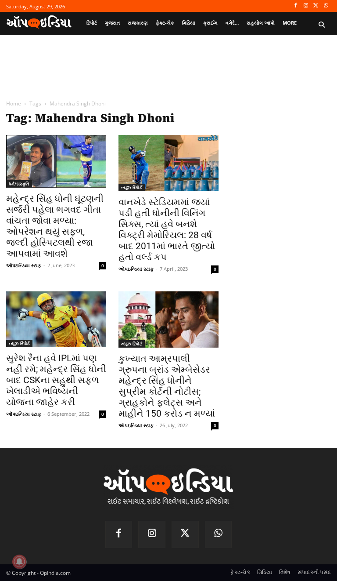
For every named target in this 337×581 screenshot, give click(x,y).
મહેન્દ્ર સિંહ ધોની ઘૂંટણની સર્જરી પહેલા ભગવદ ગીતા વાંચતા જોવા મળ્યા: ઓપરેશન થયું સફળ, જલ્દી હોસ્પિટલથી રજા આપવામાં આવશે (55, 226)
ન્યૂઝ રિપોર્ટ (131, 187)
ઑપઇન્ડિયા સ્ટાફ (23, 265)
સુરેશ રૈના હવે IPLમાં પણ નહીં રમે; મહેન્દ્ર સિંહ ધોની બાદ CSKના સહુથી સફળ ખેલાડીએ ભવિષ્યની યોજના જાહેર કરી (56, 380)
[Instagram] (306, 6)
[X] (316, 6)
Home (13, 103)
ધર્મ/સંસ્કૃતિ (19, 184)
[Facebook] (296, 6)
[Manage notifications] (19, 562)
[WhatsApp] (326, 6)
